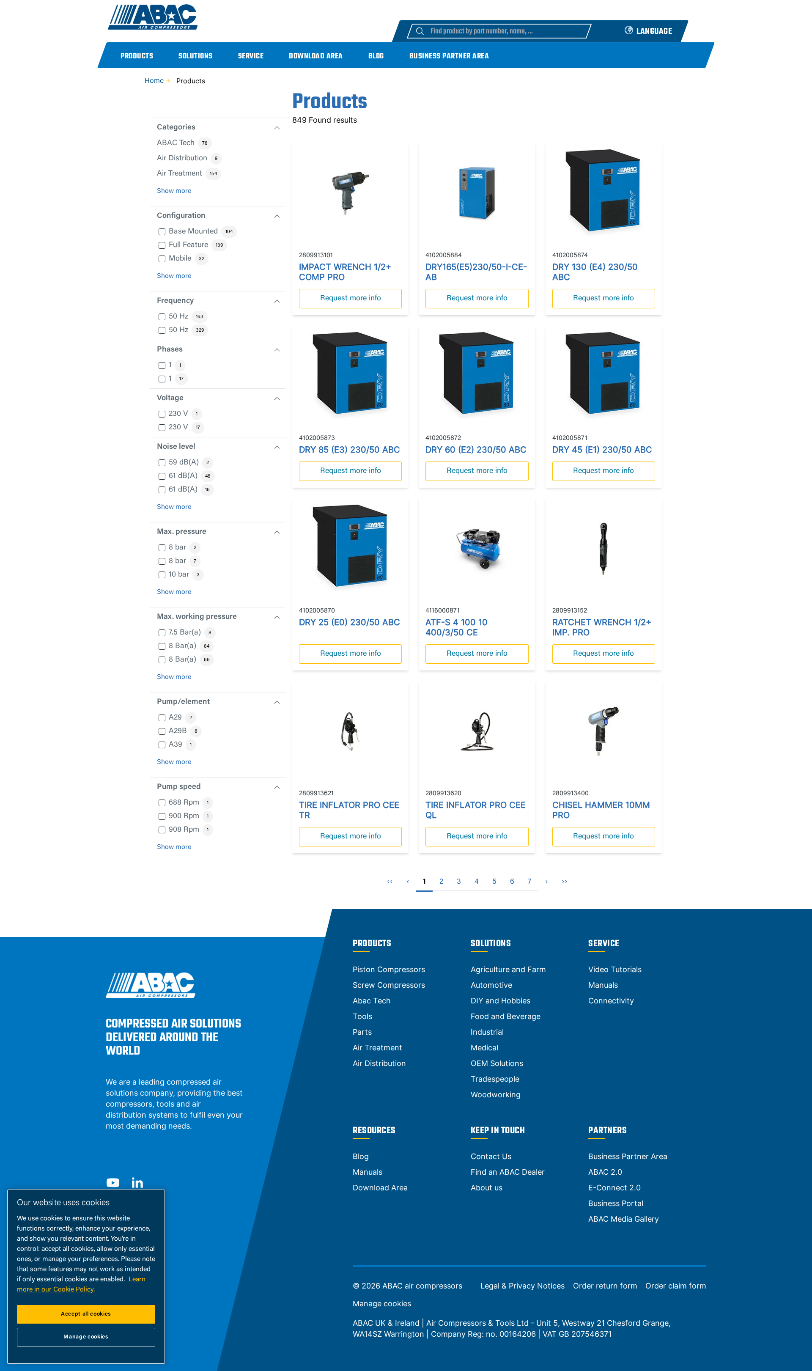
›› (565, 882)
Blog (376, 56)
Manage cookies (382, 1304)
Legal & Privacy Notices (522, 1286)
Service (251, 56)
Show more (174, 191)
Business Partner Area (449, 56)
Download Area (316, 56)
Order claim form (675, 1286)
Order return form (605, 1286)
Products (137, 56)
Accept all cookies (86, 1314)
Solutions (195, 56)
